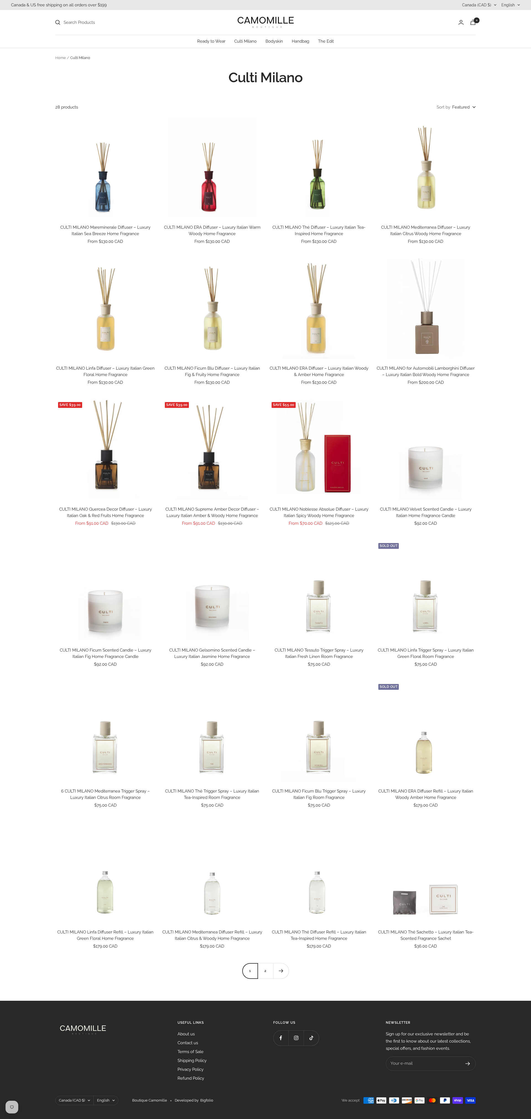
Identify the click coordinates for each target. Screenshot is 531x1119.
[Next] (281, 971)
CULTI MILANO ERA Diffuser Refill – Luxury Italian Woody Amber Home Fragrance (425, 794)
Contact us (188, 1042)
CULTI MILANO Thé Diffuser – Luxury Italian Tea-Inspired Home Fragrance (318, 230)
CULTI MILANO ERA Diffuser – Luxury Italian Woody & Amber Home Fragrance (319, 371)
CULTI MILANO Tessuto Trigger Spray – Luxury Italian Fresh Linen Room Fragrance (319, 653)
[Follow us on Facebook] (280, 1038)
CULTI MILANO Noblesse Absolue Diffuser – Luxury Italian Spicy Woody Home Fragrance (319, 512)
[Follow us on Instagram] (296, 1038)
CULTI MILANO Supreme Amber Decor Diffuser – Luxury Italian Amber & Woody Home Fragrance (212, 512)
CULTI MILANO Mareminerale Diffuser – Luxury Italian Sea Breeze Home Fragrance (105, 230)
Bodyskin (274, 41)
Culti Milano (245, 41)
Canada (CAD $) (476, 5)
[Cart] (473, 22)
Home (60, 58)
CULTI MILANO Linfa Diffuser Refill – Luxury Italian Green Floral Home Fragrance (105, 935)
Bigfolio (206, 1100)
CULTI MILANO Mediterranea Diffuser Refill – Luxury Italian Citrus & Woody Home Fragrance (212, 935)
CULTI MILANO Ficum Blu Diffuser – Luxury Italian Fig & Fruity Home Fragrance (212, 371)
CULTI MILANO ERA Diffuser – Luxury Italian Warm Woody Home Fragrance (212, 230)
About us (186, 1033)
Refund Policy (191, 1078)
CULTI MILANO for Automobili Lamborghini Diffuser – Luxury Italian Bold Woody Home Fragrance (426, 371)
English (508, 5)
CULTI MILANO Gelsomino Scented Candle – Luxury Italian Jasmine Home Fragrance (212, 653)
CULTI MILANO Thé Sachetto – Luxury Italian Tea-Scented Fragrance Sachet (425, 935)
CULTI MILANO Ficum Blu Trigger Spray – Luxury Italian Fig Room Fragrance (319, 794)
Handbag (300, 41)
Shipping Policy (192, 1060)
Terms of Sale (191, 1051)
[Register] (467, 1064)
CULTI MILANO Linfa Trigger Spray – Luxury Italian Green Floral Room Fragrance (426, 653)
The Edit (326, 41)
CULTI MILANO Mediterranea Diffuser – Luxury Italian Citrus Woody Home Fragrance (425, 230)
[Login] (461, 22)
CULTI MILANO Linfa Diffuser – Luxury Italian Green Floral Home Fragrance (105, 371)
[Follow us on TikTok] (311, 1038)
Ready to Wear (211, 41)
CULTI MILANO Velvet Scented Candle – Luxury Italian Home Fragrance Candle (426, 512)
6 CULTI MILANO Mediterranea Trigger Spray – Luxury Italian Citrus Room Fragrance (105, 794)
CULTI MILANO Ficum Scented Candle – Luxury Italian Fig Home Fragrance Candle (105, 653)
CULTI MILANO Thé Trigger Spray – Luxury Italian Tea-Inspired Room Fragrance (212, 794)
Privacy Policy (191, 1069)
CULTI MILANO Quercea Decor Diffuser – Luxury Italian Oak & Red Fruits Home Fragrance (105, 512)
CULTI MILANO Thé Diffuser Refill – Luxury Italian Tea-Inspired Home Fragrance (319, 935)
